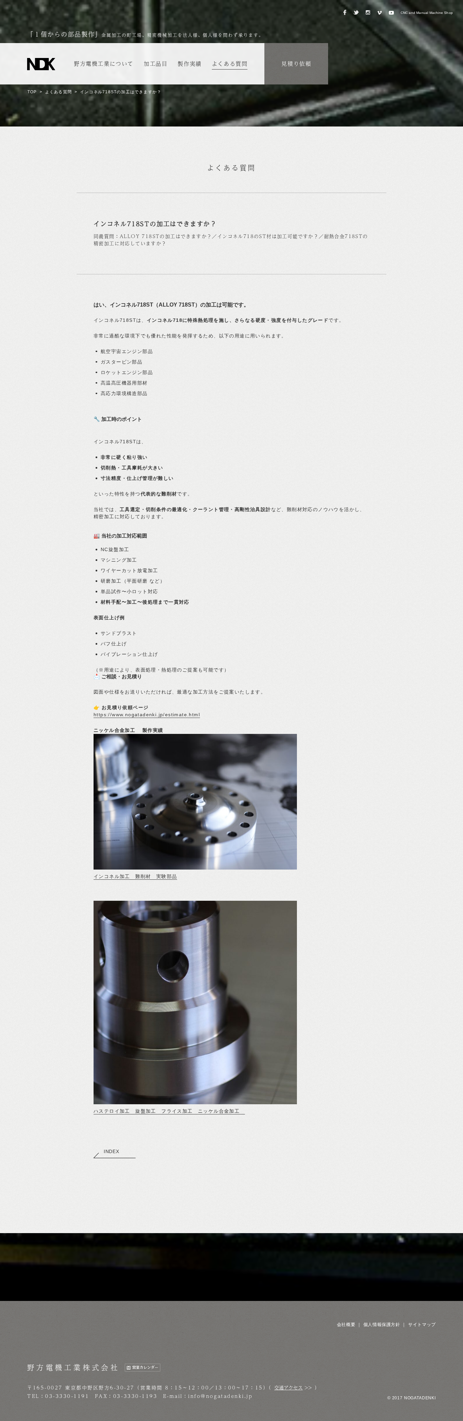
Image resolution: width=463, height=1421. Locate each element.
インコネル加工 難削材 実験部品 (135, 876)
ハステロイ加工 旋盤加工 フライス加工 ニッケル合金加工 (169, 1111)
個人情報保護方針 (381, 1324)
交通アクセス (288, 1387)
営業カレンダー (145, 1367)
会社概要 (346, 1324)
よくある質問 (58, 92)
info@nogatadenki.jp (220, 1396)
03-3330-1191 (67, 1396)
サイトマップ (422, 1324)
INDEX (111, 1151)
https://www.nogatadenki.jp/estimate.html (147, 714)
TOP (32, 92)
